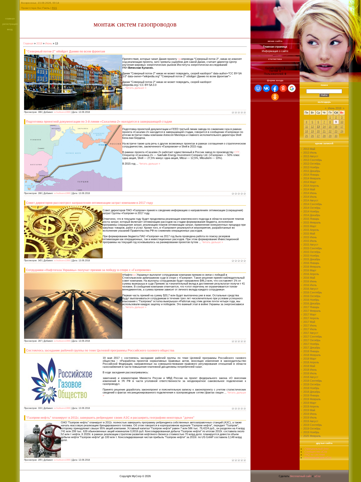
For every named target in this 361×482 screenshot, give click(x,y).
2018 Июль (310, 373)
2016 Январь (311, 262)
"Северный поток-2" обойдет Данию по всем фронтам (65, 51)
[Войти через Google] (292, 88)
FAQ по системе (315, 454)
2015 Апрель (311, 229)
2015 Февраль (312, 222)
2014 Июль (310, 196)
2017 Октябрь (311, 340)
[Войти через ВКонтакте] (266, 88)
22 (330, 131)
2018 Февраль (312, 354)
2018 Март (309, 358)
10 (341, 121)
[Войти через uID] (258, 88)
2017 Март (309, 314)
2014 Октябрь (311, 207)
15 (330, 126)
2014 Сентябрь (312, 204)
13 (318, 126)
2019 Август (310, 421)
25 (306, 135)
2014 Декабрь (311, 215)
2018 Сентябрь (312, 380)
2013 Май (309, 148)
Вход (10, 29)
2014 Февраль (312, 178)
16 (335, 126)
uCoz (317, 476)
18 (306, 131)
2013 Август (310, 156)
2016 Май (309, 277)
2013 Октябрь (311, 163)
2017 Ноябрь (311, 343)
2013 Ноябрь (311, 167)
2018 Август (310, 377)
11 (306, 126)
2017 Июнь (310, 325)
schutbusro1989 (62, 112)
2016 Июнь (310, 281)
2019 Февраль (312, 399)
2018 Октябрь (311, 384)
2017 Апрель (311, 318)
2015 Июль (310, 240)
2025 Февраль (312, 435)
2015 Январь (311, 218)
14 (324, 126)
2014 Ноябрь (311, 211)
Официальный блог (317, 448)
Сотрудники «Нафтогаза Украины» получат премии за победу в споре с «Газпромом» (88, 270)
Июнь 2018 (334, 108)
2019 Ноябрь (311, 432)
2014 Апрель (311, 185)
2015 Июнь (310, 237)
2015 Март (309, 226)
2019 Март (309, 402)
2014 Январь (311, 174)
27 (318, 135)
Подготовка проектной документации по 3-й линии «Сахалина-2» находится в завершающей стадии (99, 121)
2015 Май (309, 233)
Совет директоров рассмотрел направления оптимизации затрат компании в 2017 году (89, 203)
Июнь (48, 43)
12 (312, 126)
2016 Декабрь (311, 303)
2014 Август (310, 200)
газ (179, 58)
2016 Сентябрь (312, 292)
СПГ (236, 152)
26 (312, 135)
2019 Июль (310, 417)
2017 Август (310, 332)
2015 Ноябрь (311, 255)
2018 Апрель (311, 362)
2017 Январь (311, 307)
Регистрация (9, 24)
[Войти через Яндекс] (283, 88)
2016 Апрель (311, 274)
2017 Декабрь (311, 347)
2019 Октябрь (311, 428)
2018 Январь (311, 351)
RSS (54, 8)
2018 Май (309, 366)
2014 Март (309, 182)
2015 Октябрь (311, 251)
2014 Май (309, 189)
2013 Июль (310, 152)
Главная (9, 18)
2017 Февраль (312, 310)
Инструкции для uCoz (318, 457)
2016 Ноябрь (311, 299)
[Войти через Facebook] (274, 88)
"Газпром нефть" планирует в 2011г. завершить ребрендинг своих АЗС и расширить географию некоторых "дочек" (110, 417)
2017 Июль (310, 329)
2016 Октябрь (311, 296)
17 (341, 126)
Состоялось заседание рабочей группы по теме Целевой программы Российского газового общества (100, 350)
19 (312, 131)
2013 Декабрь (311, 170)
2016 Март (309, 270)
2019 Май (309, 410)
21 (324, 131)
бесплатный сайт (300, 476)
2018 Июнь (310, 369)
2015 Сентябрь (312, 248)
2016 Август (310, 288)
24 (341, 131)
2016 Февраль (312, 266)
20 (318, 131)
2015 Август (310, 244)
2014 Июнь (310, 193)
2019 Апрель (311, 406)
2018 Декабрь (311, 391)
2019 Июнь (310, 413)
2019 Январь (311, 395)
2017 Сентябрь (312, 336)
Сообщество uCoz (316, 451)
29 (330, 135)
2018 (39, 43)
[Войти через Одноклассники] (275, 97)
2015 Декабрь (311, 259)
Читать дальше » (135, 87)
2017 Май (309, 321)
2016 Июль (310, 285)
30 (335, 135)
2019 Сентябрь (312, 424)
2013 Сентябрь (312, 159)
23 (335, 131)
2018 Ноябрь (311, 388)
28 (324, 135)
